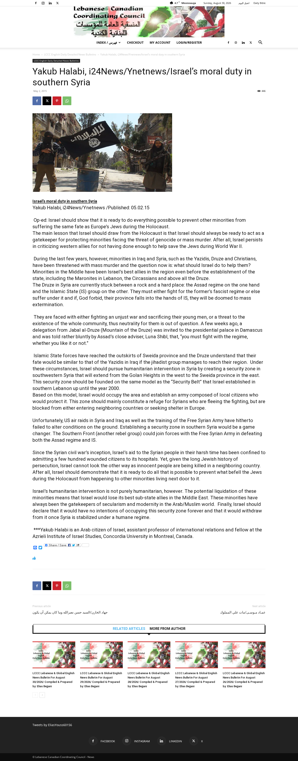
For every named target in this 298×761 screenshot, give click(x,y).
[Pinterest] (57, 100)
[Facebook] (36, 3)
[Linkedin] (50, 3)
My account (160, 42)
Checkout (135, 42)
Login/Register (189, 42)
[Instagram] (43, 3)
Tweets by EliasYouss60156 (52, 725)
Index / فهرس (106, 42)
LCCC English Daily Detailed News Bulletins (70, 54)
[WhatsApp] (67, 100)
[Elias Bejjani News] (149, 21)
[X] (57, 3)
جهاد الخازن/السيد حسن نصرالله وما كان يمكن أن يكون (70, 612)
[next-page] (42, 695)
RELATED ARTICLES (129, 628)
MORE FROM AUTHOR (167, 628)
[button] (260, 43)
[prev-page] (35, 695)
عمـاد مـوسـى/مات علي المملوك (242, 612)
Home (36, 54)
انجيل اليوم (244, 3)
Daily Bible (259, 3)
